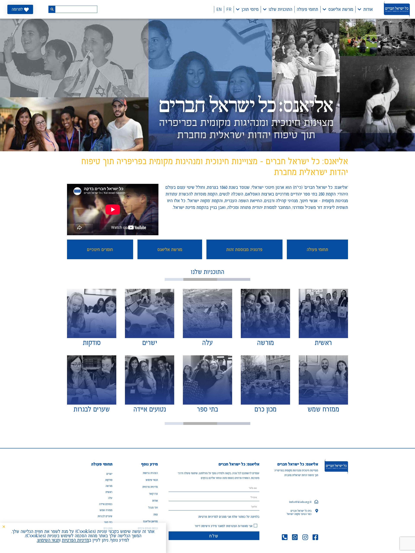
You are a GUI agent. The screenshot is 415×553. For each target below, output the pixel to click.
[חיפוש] (51, 9)
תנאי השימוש (48, 540)
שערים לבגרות (105, 516)
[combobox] (76, 9)
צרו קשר (153, 494)
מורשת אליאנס (340, 9)
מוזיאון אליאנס (150, 521)
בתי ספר (108, 522)
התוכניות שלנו (280, 9)
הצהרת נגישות (150, 473)
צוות (155, 514)
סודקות (108, 480)
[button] (3, 526)
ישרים (109, 474)
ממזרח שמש (106, 510)
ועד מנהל (153, 507)
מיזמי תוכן (250, 9)
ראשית (108, 492)
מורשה (108, 486)
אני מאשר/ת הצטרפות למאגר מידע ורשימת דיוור (223, 526)
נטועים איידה (105, 504)
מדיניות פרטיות (207, 517)
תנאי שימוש (152, 480)
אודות (368, 9)
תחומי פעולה (307, 9)
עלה (110, 498)
